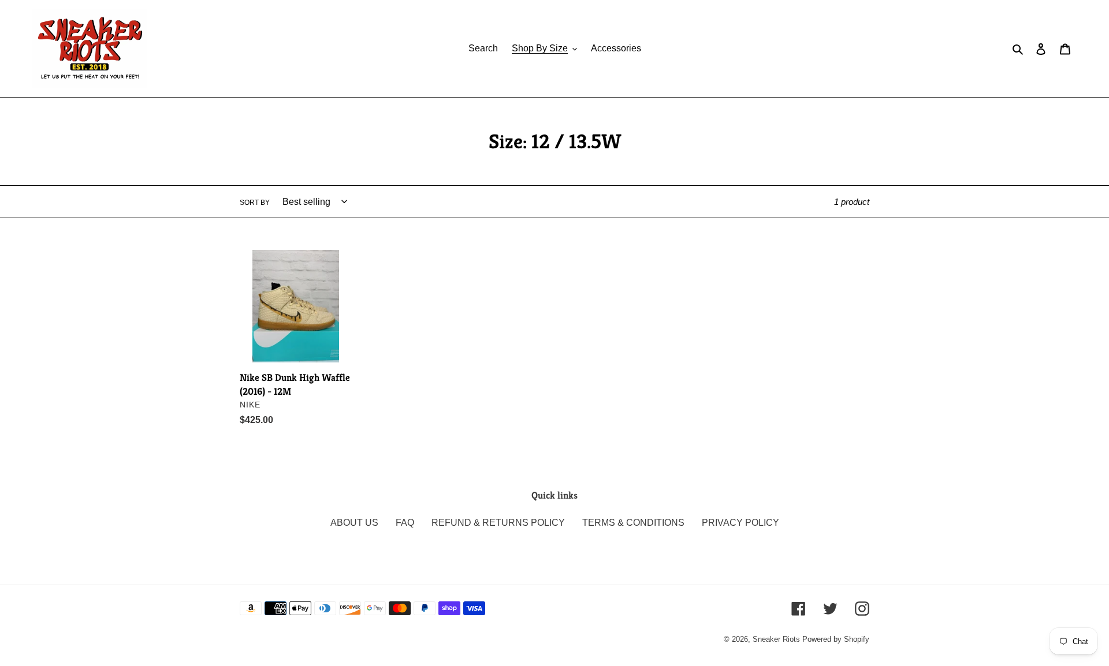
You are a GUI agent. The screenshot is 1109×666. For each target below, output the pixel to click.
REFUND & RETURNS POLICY (498, 522)
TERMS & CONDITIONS (633, 522)
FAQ (405, 522)
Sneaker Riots (776, 639)
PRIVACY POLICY (740, 522)
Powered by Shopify (835, 639)
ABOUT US (354, 522)
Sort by (255, 203)
